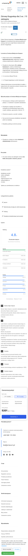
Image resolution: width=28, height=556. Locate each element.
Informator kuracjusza (6, 501)
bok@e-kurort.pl (9, 445)
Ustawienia (4, 545)
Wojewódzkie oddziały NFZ (8, 531)
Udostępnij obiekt (5, 482)
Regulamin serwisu (6, 474)
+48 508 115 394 (9, 435)
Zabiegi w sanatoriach (6, 509)
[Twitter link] (10, 454)
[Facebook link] (4, 454)
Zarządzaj (17, 549)
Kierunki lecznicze (5, 504)
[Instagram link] (7, 454)
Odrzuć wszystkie (7, 549)
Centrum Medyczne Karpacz (9, 9)
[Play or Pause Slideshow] (2, 32)
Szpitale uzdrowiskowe (7, 536)
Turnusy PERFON (5, 534)
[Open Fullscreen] (26, 32)
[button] (14, 32)
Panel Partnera (5, 479)
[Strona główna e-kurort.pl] (6, 3)
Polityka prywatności (6, 476)
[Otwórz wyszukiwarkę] (25, 2)
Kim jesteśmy (4, 471)
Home (2, 9)
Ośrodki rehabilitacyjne (6, 506)
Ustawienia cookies (6, 485)
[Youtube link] (12, 454)
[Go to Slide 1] (14, 34)
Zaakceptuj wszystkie (8, 553)
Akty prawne (4, 512)
